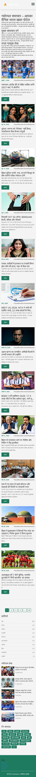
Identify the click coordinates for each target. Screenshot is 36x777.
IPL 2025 (5, 744)
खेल (2, 621)
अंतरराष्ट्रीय (4, 641)
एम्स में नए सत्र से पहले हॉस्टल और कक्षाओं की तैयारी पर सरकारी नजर (15, 485)
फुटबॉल (17, 731)
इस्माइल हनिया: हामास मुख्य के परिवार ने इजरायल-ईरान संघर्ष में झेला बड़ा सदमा (24, 680)
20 (29, 610)
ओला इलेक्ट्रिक (13, 741)
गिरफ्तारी (23, 744)
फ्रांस (23, 737)
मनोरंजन (3, 637)
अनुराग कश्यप (6, 747)
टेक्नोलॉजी (3, 652)
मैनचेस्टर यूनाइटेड (25, 741)
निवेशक (4, 734)
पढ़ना (5, 99)
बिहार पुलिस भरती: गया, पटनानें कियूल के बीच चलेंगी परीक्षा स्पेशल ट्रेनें (18, 174)
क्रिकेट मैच (5, 737)
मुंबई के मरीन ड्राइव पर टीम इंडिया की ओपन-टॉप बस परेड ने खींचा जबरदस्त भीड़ (24, 703)
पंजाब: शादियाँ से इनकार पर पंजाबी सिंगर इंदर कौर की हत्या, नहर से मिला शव (17, 265)
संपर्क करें (3, 768)
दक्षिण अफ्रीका (15, 737)
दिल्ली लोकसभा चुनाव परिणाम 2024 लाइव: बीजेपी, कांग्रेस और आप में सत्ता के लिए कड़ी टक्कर (24, 714)
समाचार (3, 629)
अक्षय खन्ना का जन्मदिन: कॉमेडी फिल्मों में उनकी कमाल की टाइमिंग (17, 353)
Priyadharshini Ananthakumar (24, 80)
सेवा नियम (3, 764)
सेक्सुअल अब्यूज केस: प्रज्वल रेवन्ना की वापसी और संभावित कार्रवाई (23, 691)
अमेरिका (5, 741)
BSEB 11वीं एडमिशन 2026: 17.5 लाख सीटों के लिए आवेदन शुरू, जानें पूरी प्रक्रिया (17, 397)
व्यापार (2, 625)
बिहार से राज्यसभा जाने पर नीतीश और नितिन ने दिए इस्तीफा (16, 441)
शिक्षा (2, 648)
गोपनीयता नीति (4, 766)
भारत (4, 731)
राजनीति (3, 633)
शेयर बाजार (25, 731)
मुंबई (29, 737)
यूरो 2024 (12, 734)
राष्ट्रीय (3, 644)
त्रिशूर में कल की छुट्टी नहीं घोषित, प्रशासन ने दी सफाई (24, 668)
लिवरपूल (27, 734)
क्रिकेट (10, 731)
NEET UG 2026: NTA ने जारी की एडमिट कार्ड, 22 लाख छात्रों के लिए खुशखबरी (16, 309)
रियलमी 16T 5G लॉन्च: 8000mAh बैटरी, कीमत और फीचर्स (16, 218)
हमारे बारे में (4, 762)
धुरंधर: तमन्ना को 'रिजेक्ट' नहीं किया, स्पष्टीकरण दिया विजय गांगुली (16, 130)
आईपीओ (20, 734)
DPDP (3, 770)
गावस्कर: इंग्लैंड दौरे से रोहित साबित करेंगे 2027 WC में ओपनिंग (17, 86)
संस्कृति (3, 656)
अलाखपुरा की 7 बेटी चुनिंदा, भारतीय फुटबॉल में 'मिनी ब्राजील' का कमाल (15, 576)
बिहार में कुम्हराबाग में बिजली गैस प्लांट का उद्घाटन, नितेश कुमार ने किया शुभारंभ (17, 532)
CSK (14, 747)
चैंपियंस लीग (14, 744)
